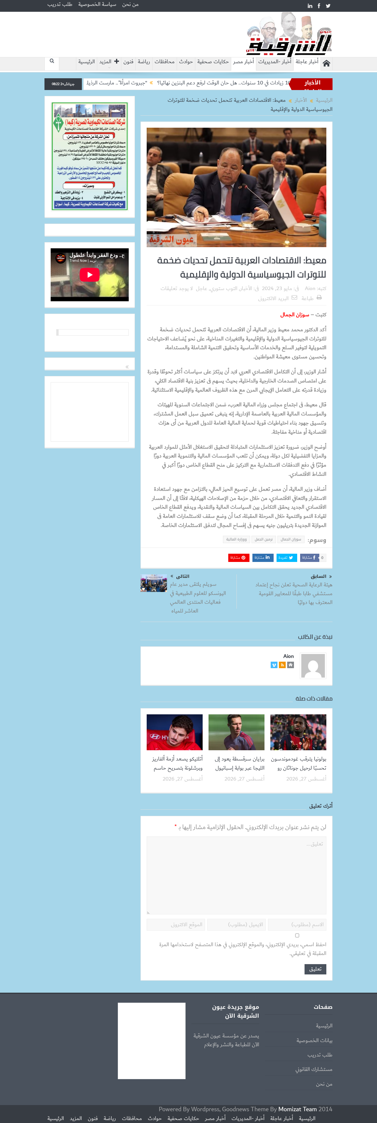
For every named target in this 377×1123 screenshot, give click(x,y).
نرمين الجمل (264, 539)
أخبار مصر (243, 61)
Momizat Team (297, 1109)
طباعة (308, 298)
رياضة (144, 61)
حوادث (186, 61)
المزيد (105, 61)
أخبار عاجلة (307, 61)
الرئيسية (86, 61)
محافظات (165, 61)
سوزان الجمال (291, 539)
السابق (318, 576)
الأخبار (246, 288)
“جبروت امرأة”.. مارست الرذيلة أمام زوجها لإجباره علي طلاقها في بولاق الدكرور (104, 83)
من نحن (130, 4)
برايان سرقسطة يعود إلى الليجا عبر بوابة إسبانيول (239, 763)
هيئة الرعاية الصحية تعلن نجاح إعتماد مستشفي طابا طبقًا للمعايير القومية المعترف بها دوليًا (294, 594)
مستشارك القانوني (314, 1069)
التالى (182, 576)
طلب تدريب (59, 4)
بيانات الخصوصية (315, 1040)
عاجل (201, 288)
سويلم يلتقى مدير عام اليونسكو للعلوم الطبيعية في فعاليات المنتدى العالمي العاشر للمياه (198, 598)
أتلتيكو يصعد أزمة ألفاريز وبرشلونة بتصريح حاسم (177, 763)
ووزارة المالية (236, 539)
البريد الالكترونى (273, 298)
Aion (310, 288)
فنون (128, 61)
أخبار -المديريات (274, 61)
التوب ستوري (223, 288)
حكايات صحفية (213, 61)
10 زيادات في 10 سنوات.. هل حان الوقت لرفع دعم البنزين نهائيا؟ (258, 83)
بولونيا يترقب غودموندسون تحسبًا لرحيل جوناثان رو (298, 763)
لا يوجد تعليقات (177, 288)
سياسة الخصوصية (97, 4)
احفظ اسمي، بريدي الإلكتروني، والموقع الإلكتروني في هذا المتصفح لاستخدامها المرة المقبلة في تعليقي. (242, 949)
